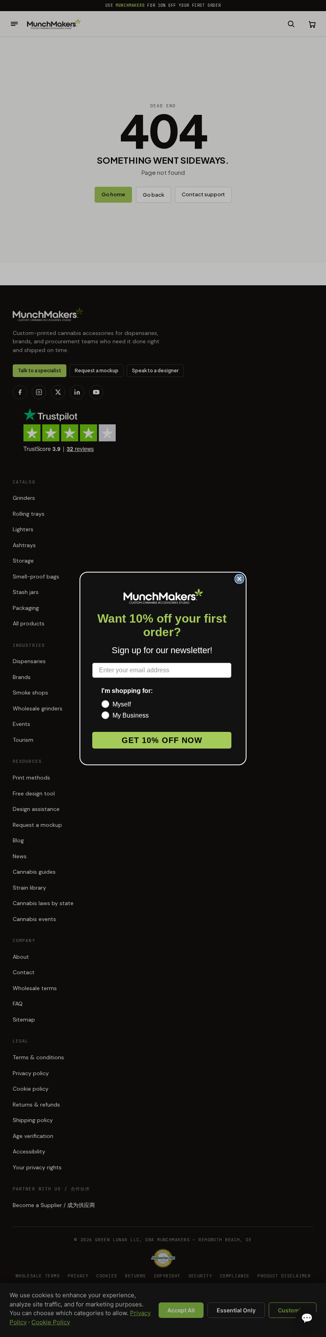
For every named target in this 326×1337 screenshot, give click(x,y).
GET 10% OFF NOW (162, 740)
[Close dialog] (239, 579)
